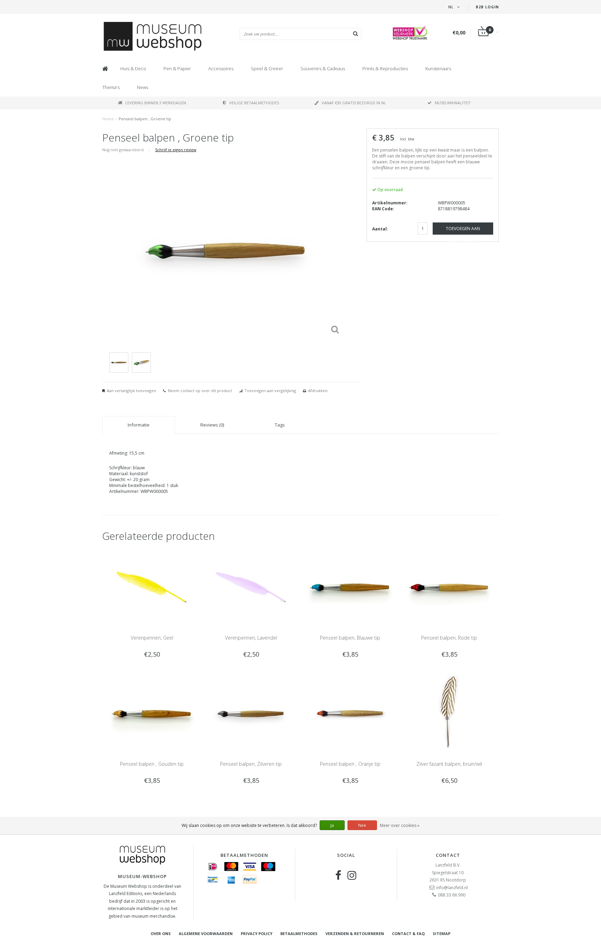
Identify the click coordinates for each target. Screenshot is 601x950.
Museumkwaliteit (453, 102)
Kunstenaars (438, 68)
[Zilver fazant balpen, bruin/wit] (449, 713)
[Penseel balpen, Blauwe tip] (350, 587)
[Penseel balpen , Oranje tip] (350, 713)
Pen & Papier (177, 68)
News (142, 87)
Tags (280, 425)
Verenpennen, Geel (152, 637)
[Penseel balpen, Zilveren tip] (251, 713)
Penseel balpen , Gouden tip (152, 764)
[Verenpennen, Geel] (152, 587)
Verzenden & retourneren (355, 933)
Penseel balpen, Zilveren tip (251, 764)
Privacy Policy (256, 933)
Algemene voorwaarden (206, 933)
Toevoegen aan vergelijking (270, 390)
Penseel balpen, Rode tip (449, 637)
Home (108, 118)
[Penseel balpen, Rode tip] (449, 587)
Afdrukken (318, 390)
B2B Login (487, 7)
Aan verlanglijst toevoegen (131, 390)
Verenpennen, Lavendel (251, 637)
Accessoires (220, 68)
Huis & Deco (133, 68)
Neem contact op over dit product (200, 390)
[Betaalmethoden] (213, 866)
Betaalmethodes (299, 933)
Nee (362, 825)
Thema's (111, 87)
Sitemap (441, 933)
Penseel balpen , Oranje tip (350, 764)
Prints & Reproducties (385, 68)
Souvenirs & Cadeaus (322, 68)
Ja (332, 825)
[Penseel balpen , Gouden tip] (152, 713)
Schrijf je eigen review (175, 149)
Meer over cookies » (399, 825)
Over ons (161, 933)
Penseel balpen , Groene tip (145, 118)
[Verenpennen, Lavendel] (251, 587)
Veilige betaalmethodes (254, 102)
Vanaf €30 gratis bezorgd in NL (354, 102)
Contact (448, 855)
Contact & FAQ (408, 933)
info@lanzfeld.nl (452, 888)
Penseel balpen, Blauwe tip (350, 637)
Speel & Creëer (267, 68)
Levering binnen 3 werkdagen (155, 102)
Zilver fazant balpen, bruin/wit (449, 764)
